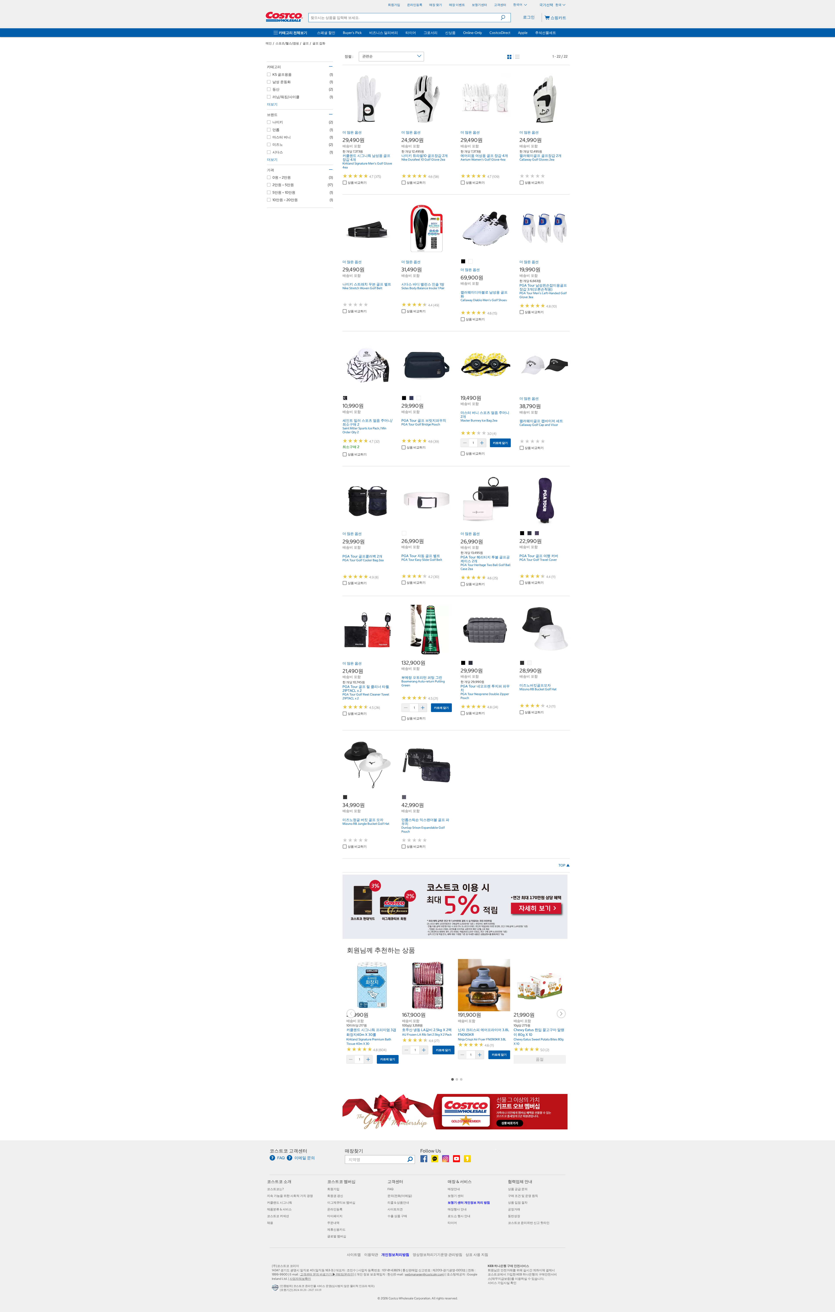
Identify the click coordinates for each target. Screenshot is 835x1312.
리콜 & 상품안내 (398, 1202)
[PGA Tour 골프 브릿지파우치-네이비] (411, 398)
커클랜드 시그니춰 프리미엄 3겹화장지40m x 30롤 (371, 1032)
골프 (306, 43)
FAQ (390, 1189)
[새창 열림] (276, 1289)
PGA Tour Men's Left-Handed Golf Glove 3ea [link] (543, 295)
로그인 (529, 17)
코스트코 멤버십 (341, 1181)
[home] (284, 16)
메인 (269, 43)
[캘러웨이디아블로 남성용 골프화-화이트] (471, 261)
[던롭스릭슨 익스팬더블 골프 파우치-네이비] (404, 797)
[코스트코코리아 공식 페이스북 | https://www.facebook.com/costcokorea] (424, 1160)
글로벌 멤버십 (336, 1236)
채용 (270, 1223)
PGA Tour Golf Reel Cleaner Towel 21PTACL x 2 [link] (365, 696)
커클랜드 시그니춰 (279, 1202)
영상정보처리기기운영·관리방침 (437, 1254)
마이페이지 (334, 1216)
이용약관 (371, 1254)
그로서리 (431, 32)
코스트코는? (275, 1189)
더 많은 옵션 (352, 132)
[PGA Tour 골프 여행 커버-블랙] (522, 533)
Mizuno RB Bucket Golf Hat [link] (537, 689)
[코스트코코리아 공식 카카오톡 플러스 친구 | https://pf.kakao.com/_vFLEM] (435, 1160)
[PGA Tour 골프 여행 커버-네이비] (530, 533)
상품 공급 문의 (518, 1189)
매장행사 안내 (457, 1209)
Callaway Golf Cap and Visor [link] (538, 425)
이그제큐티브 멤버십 (341, 1202)
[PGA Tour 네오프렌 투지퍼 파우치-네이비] (471, 663)
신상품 (450, 32)
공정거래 (514, 1209)
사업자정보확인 (300, 1279)
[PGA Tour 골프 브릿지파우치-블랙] (404, 398)
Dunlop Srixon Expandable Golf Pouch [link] (423, 829)
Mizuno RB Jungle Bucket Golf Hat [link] (365, 824)
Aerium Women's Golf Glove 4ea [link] (483, 159)
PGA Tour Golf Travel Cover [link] (538, 560)
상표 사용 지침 (477, 1254)
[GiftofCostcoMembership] (455, 1127)
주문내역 (333, 1223)
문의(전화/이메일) (399, 1196)
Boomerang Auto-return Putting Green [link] (423, 683)
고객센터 (395, 1181)
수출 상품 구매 (397, 1216)
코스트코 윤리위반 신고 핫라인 (528, 1223)
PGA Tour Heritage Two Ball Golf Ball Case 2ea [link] (486, 567)
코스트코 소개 (279, 1181)
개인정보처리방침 (395, 1254)
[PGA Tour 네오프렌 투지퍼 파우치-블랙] (463, 663)
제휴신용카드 (336, 1229)
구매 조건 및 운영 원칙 (523, 1196)
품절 (540, 1059)
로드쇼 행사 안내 (459, 1216)
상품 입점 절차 (518, 1202)
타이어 (411, 32)
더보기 (272, 104)
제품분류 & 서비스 (279, 1209)
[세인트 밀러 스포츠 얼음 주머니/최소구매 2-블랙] (345, 398)
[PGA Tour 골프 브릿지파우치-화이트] (419, 398)
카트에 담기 (500, 443)
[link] (367, 122)
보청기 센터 (456, 1196)
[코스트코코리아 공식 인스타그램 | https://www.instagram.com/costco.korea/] (446, 1160)
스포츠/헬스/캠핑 (287, 43)
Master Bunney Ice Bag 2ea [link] (479, 420)
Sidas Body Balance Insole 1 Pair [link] (422, 288)
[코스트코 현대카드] (455, 937)
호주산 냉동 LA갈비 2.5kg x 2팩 (427, 1030)
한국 (558, 5)
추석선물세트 (545, 32)
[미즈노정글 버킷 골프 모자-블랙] (345, 797)
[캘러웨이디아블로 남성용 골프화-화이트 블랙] (463, 261)
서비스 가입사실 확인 (502, 1283)
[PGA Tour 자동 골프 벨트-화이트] (404, 533)
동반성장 (514, 1216)
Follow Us (430, 1151)
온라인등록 (334, 1209)
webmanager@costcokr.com (424, 1274)
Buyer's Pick (352, 32)
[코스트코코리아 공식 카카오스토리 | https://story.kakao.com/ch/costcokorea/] (467, 1160)
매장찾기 (354, 1151)
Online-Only (472, 32)
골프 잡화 (318, 43)
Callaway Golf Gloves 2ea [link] (536, 159)
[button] (506, 17)
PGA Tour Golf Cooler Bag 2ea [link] (363, 560)
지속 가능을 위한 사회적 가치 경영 (290, 1196)
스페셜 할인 (326, 32)
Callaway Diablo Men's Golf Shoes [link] (484, 300)
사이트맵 (354, 1254)
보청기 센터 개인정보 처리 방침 (469, 1202)
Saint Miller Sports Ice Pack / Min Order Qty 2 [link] (364, 430)
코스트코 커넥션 (278, 1216)
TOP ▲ (564, 865)
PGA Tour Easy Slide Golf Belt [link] (421, 560)
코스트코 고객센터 (288, 1151)
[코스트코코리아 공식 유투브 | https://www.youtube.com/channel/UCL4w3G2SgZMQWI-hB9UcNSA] (457, 1160)
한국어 (518, 5)
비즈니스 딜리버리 (383, 32)
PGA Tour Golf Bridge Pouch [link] (420, 424)
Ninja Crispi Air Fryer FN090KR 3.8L (482, 1039)
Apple (523, 32)
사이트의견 (395, 1209)
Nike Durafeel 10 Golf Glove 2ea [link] (423, 159)
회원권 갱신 (335, 1196)
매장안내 (454, 1189)
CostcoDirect (499, 32)
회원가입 (333, 1189)
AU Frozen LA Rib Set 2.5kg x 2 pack (427, 1034)
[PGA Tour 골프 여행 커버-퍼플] (537, 533)
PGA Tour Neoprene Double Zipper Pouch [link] (485, 696)
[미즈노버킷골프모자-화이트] (530, 663)
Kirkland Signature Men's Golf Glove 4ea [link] (367, 165)
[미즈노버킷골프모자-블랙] (522, 663)
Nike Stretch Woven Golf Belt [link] (362, 288)
